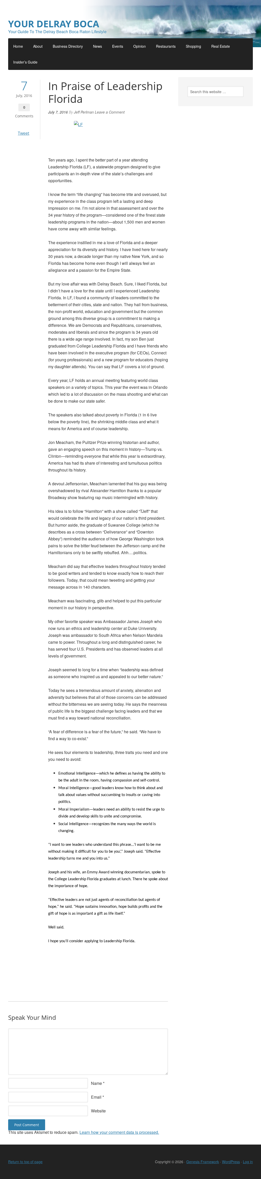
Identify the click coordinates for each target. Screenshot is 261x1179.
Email (96, 1097)
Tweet (23, 133)
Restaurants (166, 46)
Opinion (139, 46)
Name (96, 1083)
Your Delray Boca (53, 24)
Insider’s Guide (25, 62)
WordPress (231, 1161)
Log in (248, 1161)
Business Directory (68, 46)
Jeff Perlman (84, 112)
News (97, 46)
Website (98, 1111)
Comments (24, 116)
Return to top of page (25, 1161)
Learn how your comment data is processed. (119, 1132)
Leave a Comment (110, 112)
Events (117, 46)
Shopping (193, 46)
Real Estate (220, 46)
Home (18, 46)
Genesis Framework (202, 1161)
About (38, 46)
